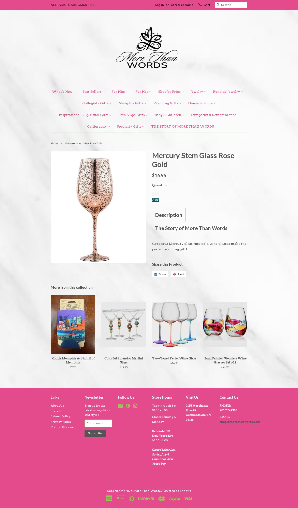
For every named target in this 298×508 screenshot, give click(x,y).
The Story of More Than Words (191, 228)
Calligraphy (97, 126)
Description (168, 215)
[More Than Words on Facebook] (120, 406)
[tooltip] (156, 203)
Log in (159, 4)
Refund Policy (61, 416)
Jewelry (197, 92)
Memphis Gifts (131, 103)
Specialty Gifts (129, 126)
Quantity (159, 185)
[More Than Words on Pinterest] (128, 406)
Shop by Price (169, 92)
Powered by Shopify (176, 490)
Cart (207, 4)
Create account (182, 4)
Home (54, 143)
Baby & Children (168, 115)
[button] (155, 200)
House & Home (200, 103)
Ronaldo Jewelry (227, 92)
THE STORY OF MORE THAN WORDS (182, 126)
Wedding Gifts (166, 103)
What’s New (62, 92)
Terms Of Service (63, 427)
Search (56, 411)
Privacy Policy (61, 421)
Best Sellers (92, 92)
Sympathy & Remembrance (214, 115)
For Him (118, 92)
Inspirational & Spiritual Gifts (84, 115)
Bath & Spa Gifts (132, 115)
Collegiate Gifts (95, 103)
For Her (142, 92)
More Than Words (147, 490)
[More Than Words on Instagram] (135, 406)
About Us (57, 405)
